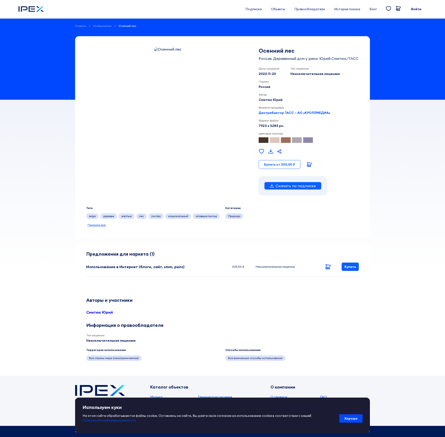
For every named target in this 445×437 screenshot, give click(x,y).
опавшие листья (206, 216)
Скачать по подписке (296, 185)
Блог (373, 9)
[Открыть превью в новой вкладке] (270, 151)
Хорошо (351, 418)
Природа (234, 216)
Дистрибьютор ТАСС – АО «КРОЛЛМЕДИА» (294, 113)
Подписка (253, 9)
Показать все (97, 225)
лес (141, 216)
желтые (126, 216)
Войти (416, 9)
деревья (108, 216)
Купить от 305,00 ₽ (279, 164)
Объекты (278, 9)
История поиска (347, 9)
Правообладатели (309, 9)
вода (92, 216)
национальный (178, 216)
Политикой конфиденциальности (109, 420)
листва (156, 216)
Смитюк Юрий (99, 312)
